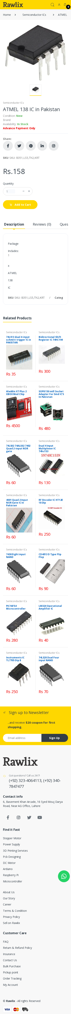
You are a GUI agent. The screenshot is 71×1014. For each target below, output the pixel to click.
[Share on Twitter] (19, 146)
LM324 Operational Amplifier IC (50, 607)
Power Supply (11, 844)
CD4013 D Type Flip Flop (50, 556)
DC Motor (9, 863)
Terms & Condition (15, 911)
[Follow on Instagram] (54, 146)
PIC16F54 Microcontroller (16, 607)
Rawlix (10, 1001)
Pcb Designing (12, 857)
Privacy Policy (11, 917)
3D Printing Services (15, 850)
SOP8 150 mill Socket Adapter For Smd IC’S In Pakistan (51, 394)
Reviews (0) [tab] (42, 224)
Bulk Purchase (12, 966)
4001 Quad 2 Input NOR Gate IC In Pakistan (17, 502)
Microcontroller (12, 881)
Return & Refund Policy (17, 948)
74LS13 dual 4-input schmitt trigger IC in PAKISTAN (18, 339)
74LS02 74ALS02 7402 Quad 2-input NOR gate (18, 448)
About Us (9, 892)
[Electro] (13, 4)
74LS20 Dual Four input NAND (49, 659)
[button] (52, 4)
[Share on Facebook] (8, 146)
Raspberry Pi (11, 875)
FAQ (5, 941)
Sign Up (54, 738)
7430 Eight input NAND (16, 556)
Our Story (9, 898)
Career (7, 904)
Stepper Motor (12, 838)
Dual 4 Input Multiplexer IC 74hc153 (47, 448)
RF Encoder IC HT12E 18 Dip (51, 501)
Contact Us (10, 960)
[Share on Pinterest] (31, 146)
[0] (65, 4)
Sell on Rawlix (11, 923)
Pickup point (10, 972)
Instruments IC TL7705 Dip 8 (15, 659)
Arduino (8, 869)
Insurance (9, 954)
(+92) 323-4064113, (26, 780)
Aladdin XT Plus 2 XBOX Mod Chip (16, 393)
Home (7, 15)
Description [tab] (14, 224)
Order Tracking (12, 978)
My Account (10, 985)
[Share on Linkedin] (42, 146)
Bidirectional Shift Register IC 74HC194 (51, 338)
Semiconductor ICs (34, 15)
